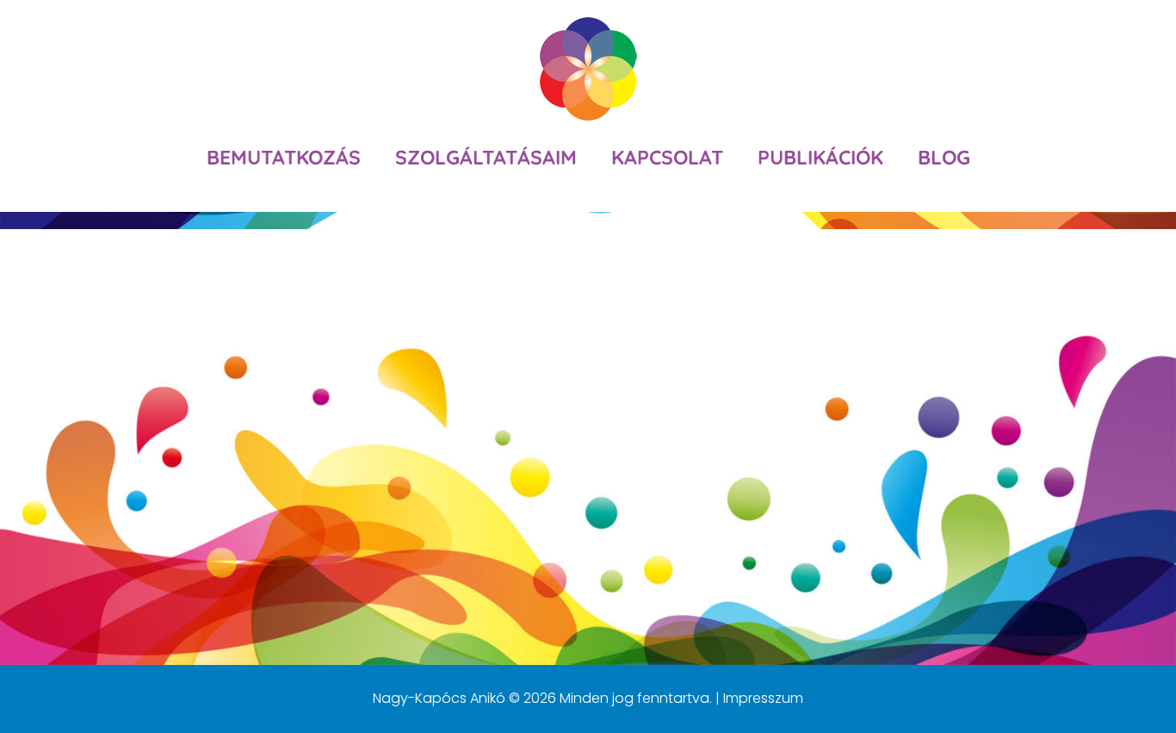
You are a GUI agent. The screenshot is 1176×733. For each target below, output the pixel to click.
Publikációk (820, 157)
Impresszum (763, 698)
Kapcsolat (667, 157)
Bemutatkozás (284, 157)
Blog (944, 157)
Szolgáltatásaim (486, 157)
